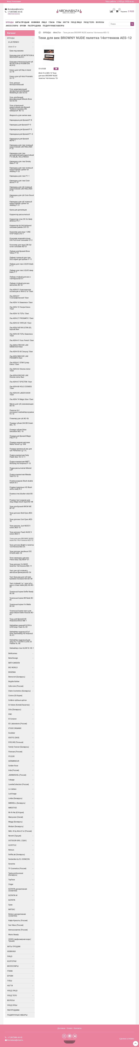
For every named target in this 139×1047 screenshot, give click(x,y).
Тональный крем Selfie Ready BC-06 (21, 592)
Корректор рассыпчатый (20, 214)
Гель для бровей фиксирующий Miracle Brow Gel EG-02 (21, 99)
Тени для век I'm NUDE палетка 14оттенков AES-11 (21, 565)
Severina (11, 864)
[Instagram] (64, 1036)
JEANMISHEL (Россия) (17, 775)
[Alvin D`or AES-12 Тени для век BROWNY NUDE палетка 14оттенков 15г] (49, 55)
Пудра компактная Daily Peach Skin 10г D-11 (19, 456)
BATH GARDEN (14, 663)
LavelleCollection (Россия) (18, 784)
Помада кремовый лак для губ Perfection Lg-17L (21, 450)
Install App (69, 1042)
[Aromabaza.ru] (69, 10)
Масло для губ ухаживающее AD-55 (21, 405)
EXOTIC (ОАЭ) (13, 738)
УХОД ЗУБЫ (12, 1005)
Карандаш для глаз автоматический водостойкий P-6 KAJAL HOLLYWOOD (22, 155)
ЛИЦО (44, 22)
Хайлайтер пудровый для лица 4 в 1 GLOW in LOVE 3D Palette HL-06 (21, 641)
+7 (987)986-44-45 (14, 12)
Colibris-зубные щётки (17, 700)
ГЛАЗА (52, 22)
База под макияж (17, 51)
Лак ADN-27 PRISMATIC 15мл (21, 318)
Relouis (11, 850)
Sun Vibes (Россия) (15, 925)
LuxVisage (12, 794)
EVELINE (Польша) (15, 742)
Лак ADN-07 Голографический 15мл (19, 297)
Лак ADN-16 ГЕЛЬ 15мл (19, 313)
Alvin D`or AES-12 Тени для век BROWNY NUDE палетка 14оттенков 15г (48, 75)
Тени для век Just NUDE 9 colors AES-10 (20, 527)
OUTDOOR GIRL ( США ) (17, 841)
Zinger (10, 884)
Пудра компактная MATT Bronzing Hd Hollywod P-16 (20, 462)
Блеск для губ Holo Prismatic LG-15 (21, 77)
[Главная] (40, 33)
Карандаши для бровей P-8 (21, 120)
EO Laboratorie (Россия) (17, 724)
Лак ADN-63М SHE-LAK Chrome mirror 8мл (19, 376)
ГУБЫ (58, 22)
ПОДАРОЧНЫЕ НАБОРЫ (53, 26)
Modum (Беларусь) (15, 826)
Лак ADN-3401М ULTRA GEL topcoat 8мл (21, 328)
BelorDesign (13, 658)
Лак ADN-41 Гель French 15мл (22, 340)
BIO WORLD (13, 667)
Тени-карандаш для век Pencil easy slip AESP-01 (19, 559)
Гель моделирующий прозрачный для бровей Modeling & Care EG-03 (19, 91)
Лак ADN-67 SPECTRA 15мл (21, 382)
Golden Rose (13, 766)
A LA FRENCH (13, 42)
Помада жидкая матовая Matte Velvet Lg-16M (20, 443)
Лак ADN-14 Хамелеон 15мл (21, 302)
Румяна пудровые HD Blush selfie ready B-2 (21, 488)
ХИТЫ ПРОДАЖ (22, 22)
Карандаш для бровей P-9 (20, 125)
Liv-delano (12, 789)
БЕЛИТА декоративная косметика (17, 890)
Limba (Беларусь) (15, 798)
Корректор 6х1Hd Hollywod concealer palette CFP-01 (20, 226)
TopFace (11, 880)
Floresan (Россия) (15, 752)
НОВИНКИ (35, 22)
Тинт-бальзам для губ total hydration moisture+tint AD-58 (21, 578)
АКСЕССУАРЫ (12, 26)
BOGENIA (12, 672)
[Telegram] (69, 1036)
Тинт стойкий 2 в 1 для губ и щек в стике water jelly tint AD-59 (22, 585)
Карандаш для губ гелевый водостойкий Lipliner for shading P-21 (21, 203)
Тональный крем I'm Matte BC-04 (20, 605)
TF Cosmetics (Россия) (17, 868)
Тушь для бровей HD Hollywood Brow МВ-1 (18, 620)
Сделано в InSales (126, 1039)
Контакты (78, 1028)
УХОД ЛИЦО (76, 22)
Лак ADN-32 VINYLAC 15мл (20, 323)
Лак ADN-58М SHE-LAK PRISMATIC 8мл (19, 357)
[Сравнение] (111, 11)
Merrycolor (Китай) (15, 817)
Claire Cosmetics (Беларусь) (19, 691)
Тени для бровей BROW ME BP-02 (20, 507)
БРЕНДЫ (10, 22)
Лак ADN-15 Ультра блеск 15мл (20, 308)
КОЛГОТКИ (11, 961)
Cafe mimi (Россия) (15, 686)
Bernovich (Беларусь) (16, 677)
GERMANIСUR (13, 761)
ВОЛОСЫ (100, 22)
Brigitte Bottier (13, 681)
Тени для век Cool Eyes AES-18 (21, 520)
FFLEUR (11, 756)
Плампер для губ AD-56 (19, 418)
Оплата (69, 1028)
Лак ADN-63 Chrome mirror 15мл (20, 370)
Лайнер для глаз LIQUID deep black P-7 (21, 271)
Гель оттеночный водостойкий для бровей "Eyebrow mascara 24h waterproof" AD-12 (20, 108)
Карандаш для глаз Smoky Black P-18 (20, 162)
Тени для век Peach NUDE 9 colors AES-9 (21, 533)
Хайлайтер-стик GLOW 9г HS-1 (22, 648)
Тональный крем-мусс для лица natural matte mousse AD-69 (22, 612)
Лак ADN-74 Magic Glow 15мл (21, 399)
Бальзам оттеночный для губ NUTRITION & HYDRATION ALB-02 (21, 63)
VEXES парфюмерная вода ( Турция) (19, 940)
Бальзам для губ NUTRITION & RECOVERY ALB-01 (22, 56)
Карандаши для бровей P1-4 (21, 134)
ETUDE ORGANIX (14, 728)
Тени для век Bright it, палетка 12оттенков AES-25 (22, 546)
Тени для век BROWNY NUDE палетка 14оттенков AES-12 (21, 539)
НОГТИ (66, 22)
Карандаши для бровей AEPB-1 (19, 140)
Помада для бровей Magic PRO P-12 (20, 437)
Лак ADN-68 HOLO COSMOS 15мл (21, 387)
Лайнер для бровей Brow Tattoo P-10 (20, 252)
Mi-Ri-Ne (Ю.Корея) (16, 812)
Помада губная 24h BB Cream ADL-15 (21, 424)
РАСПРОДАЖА (34, 26)
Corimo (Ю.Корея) (15, 696)
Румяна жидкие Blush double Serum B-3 (21, 482)
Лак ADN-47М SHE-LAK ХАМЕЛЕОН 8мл (19, 346)
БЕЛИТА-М (12, 895)
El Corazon (12, 719)
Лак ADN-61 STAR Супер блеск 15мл (19, 363)
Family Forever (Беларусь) (18, 747)
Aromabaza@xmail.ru (15, 9)
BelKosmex (12, 653)
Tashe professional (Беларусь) (15, 874)
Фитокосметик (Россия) (18, 930)
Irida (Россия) (13, 770)
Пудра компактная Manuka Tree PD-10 (20, 475)
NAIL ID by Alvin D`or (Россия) (20, 831)
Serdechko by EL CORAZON (19, 859)
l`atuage (11, 780)
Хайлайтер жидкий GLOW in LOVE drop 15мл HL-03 (21, 626)
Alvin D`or (57, 33)
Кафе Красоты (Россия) (17, 920)
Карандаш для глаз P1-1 (19, 176)
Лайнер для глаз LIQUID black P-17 (21, 265)
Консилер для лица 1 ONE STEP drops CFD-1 (20, 233)
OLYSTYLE (12, 845)
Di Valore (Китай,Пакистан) (19, 705)
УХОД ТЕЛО (89, 22)
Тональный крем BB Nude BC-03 (22, 599)
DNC (10, 714)
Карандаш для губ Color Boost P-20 (22, 196)
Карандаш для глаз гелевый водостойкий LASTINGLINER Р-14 (21, 147)
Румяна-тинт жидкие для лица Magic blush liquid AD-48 (21, 501)
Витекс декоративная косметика (17, 915)
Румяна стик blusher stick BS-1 (21, 494)
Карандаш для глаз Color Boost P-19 (20, 181)
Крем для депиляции (18, 210)
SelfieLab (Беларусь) (16, 854)
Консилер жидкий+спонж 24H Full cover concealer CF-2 (21, 239)
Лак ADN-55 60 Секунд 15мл (21, 352)
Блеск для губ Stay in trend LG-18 (20, 71)
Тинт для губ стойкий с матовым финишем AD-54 (20, 571)
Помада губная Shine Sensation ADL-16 (18, 430)
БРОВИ (23, 26)
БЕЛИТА (11, 900)
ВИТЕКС (11, 909)
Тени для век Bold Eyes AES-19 (21, 514)
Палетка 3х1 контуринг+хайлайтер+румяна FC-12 (22, 412)
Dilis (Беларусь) (14, 710)
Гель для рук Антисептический (17, 84)
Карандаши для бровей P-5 (21, 129)
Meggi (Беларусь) (15, 822)
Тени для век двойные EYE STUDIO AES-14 (20, 552)
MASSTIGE (12, 808)
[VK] (75, 1036)
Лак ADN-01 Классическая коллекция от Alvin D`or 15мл (21, 290)
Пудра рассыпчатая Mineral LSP (20, 469)
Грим (10, 905)
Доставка (61, 1028)
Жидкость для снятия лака (20, 115)
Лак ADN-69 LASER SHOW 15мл (20, 394)
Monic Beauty (13, 935)
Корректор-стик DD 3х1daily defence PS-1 (21, 220)
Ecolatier (11, 733)
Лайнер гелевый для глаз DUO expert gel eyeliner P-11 (21, 258)
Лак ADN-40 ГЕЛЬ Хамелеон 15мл (21, 335)
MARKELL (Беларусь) (16, 803)
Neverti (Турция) (14, 836)
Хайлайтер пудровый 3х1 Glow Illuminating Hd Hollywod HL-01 (21, 633)
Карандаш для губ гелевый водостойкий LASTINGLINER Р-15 (21, 189)
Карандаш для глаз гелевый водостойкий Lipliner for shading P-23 (21, 169)
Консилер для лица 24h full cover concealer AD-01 (20, 246)
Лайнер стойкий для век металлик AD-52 (19, 284)
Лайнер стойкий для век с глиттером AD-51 (20, 278)
